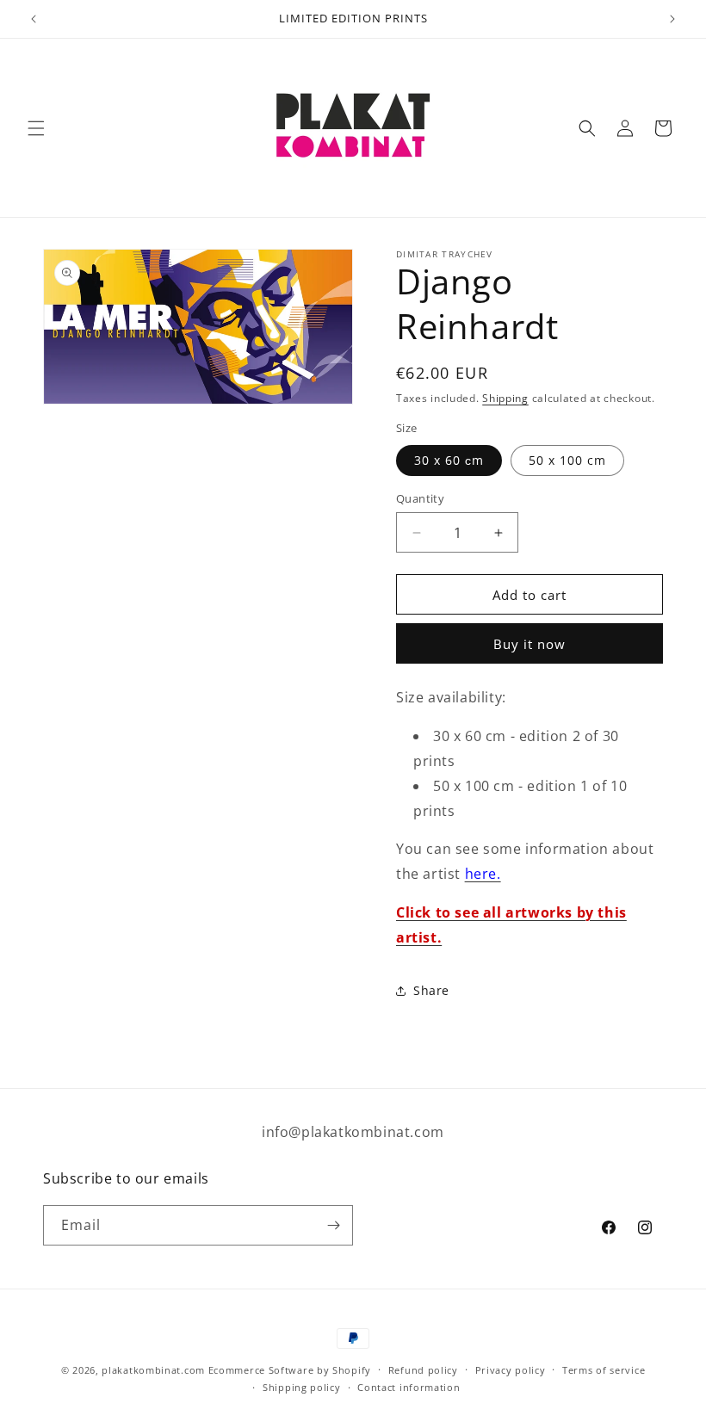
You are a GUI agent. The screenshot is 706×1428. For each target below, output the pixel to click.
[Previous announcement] (34, 19)
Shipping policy (302, 1387)
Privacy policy (510, 1369)
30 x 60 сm (449, 460)
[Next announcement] (672, 19)
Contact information (408, 1387)
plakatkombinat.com (153, 1369)
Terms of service (603, 1369)
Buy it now (529, 643)
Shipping (505, 398)
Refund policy (423, 1369)
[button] (36, 128)
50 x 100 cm (567, 460)
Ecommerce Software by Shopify (289, 1369)
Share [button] (431, 990)
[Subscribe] (333, 1225)
